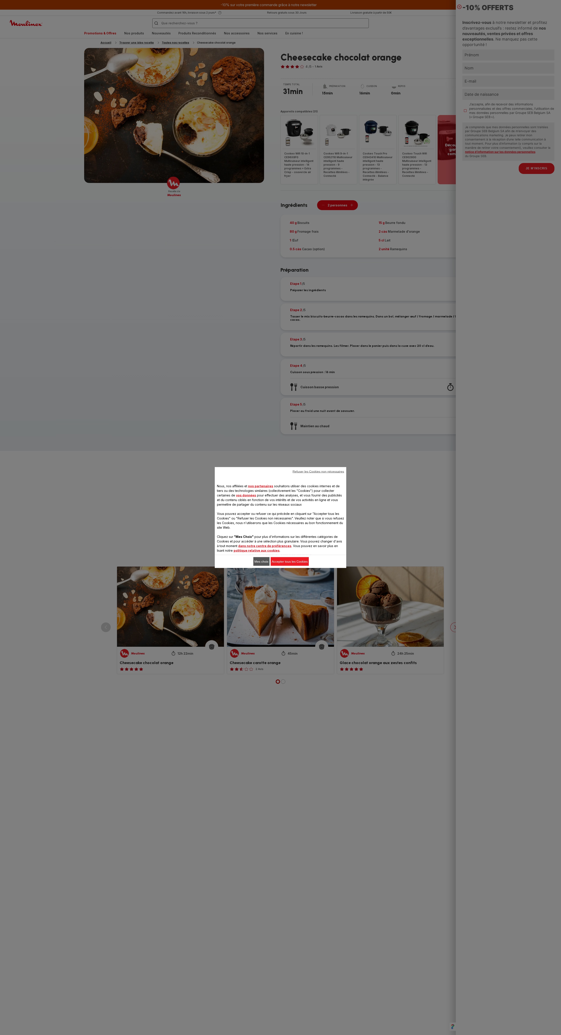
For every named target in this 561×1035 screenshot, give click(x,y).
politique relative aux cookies (257, 550)
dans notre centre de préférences (264, 546)
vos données (246, 495)
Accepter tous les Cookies (290, 561)
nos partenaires (260, 486)
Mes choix (261, 561)
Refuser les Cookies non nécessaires (318, 471)
